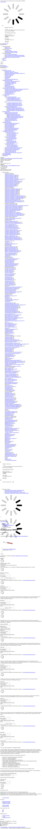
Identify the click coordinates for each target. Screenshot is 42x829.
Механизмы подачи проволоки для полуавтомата (14, 361)
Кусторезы (7, 437)
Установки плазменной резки (10, 229)
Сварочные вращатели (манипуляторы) (12, 360)
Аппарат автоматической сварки (11, 263)
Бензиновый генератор (9, 394)
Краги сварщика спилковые (10, 379)
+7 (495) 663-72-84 (4, 43)
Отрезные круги (8, 419)
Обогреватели (7, 427)
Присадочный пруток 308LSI (10, 318)
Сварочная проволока (9, 302)
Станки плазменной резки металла (11, 227)
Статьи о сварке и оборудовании (11, 54)
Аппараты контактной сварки (10, 246)
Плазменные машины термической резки (12, 238)
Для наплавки (7, 298)
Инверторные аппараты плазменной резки (13, 223)
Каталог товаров (6, 805)
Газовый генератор (8, 396)
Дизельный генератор (9, 395)
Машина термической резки (10, 265)
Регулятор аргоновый (9, 271)
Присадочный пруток (9, 313)
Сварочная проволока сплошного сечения (13, 312)
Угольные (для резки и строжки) (11, 299)
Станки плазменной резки (10, 224)
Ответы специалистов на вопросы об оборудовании (14, 55)
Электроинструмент (8, 453)
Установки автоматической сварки (11, 258)
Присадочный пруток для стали (11, 315)
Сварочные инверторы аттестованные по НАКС (14, 179)
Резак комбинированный (9, 279)
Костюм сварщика (8, 381)
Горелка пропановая (8, 275)
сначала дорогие (21, 536)
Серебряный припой (9, 330)
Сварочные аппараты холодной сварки (12, 212)
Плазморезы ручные (8, 240)
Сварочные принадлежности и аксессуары (13, 366)
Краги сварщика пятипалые (10, 380)
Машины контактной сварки (10, 247)
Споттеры (7, 255)
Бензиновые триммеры (9, 434)
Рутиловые (7, 297)
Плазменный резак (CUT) (9, 341)
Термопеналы (7, 365)
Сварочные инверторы (9, 186)
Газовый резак (7, 276)
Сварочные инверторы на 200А (11, 180)
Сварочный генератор (9, 393)
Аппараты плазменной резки (10, 221)
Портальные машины (9, 260)
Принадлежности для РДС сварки (11, 347)
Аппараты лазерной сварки (10, 219)
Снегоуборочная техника (9, 444)
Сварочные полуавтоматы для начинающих (13, 198)
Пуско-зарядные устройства (10, 411)
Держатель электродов (9, 348)
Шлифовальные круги (9, 422)
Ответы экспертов (6, 815)
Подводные (7, 301)
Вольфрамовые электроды (10, 295)
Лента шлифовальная (9, 425)
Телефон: (2, 775)
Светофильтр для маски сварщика (11, 376)
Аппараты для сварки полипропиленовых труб (13, 364)
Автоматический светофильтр (10, 375)
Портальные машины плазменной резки (12, 237)
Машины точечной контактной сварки (12, 250)
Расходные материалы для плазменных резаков (13, 345)
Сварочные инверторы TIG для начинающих (13, 213)
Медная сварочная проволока (10, 309)
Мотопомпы (7, 442)
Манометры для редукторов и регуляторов (13, 286)
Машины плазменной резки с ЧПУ (11, 236)
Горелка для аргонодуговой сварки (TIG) (12, 340)
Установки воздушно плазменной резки (12, 230)
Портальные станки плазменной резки (12, 228)
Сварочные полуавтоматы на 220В (11, 189)
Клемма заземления (8, 351)
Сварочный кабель (8, 350)
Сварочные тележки (8, 336)
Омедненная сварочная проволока (11, 305)
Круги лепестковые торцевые (10, 420)
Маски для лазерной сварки (10, 372)
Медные (6, 296)
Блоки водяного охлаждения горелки (12, 353)
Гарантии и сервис (8, 48)
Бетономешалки (8, 450)
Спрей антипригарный (9, 356)
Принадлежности (8, 413)
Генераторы (7, 392)
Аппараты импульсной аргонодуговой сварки (13, 215)
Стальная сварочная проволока (10, 308)
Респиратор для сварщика (9, 386)
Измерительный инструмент (10, 454)
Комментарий (3, 724)
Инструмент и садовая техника (10, 456)
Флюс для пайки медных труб (10, 323)
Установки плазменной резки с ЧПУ (11, 231)
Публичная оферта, (4, 827)
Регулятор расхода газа (9, 268)
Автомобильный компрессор (10, 401)
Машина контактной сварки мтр (11, 249)
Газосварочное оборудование (10, 292)
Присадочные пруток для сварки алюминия (13, 317)
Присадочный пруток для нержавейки (12, 314)
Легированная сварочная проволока (11, 311)
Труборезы (7, 433)
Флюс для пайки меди (9, 325)
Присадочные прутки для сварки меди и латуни (14, 320)
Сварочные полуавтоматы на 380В (11, 190)
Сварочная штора (8, 388)
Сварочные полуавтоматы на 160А (11, 191)
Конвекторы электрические (10, 429)
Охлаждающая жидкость (9, 355)
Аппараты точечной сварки (10, 254)
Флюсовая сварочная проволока (11, 310)
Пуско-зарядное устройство (10, 402)
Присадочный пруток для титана (11, 316)
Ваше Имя (2, 600)
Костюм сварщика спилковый (10, 383)
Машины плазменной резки (10, 235)
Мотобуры (7, 440)
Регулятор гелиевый (8, 272)
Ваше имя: (2, 573)
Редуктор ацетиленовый (9, 284)
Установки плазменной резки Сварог (12, 234)
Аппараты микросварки (9, 211)
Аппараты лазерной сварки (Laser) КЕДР (12, 218)
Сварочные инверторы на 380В (11, 176)
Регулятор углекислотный (9, 269)
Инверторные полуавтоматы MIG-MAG (12, 188)
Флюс (6, 321)
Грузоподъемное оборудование (10, 408)
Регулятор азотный (8, 270)
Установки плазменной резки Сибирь (12, 233)
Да (5, 41)
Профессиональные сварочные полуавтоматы (13, 200)
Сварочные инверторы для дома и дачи (12, 182)
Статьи (4, 816)
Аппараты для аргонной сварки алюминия (13, 209)
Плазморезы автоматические (10, 243)
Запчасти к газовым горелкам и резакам (12, 291)
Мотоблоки (7, 439)
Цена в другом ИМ (4, 624)
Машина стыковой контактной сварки (12, 251)
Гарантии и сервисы (6, 803)
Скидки (6, 458)
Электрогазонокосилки (9, 446)
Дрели (6, 448)
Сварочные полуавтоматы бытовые (11, 199)
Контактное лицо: (3, 774)
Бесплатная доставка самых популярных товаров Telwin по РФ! (17, 493)
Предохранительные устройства (11, 288)
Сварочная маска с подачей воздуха (11, 370)
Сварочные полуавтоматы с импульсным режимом (14, 196)
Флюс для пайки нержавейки (10, 326)
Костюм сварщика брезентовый (11, 382)
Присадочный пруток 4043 (10, 319)
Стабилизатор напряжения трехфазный (12, 406)
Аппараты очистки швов (9, 363)
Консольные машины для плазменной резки (13, 239)
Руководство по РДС (6, 817)
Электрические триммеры (10, 445)
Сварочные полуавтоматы (10, 202)
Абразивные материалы (9, 417)
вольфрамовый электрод (15, 165)
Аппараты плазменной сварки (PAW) (12, 210)
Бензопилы (7, 436)
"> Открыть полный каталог (10, 460)
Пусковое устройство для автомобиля (12, 404)
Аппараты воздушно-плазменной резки (12, 222)
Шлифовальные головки (9, 423)
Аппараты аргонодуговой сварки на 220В (13, 206)
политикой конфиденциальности (29, 580)
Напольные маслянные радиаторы (11, 428)
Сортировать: (3, 536)
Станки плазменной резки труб (11, 226)
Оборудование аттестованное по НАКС (12, 57)
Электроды (7, 294)
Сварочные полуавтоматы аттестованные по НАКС (14, 197)
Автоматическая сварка (9, 266)
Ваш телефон (3, 602)
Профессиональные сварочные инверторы (13, 181)
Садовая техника (8, 452)
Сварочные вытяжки (9, 337)
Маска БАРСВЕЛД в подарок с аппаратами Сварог (14, 490)
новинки (26, 536)
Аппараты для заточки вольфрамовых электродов (14, 362)
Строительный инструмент (10, 455)
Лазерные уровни (8, 449)
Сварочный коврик (8, 389)
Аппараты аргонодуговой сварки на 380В (13, 207)
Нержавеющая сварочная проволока (11, 306)
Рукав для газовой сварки (9, 290)
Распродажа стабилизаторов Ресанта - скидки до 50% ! (15, 492)
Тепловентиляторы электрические (11, 430)
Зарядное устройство (9, 403)
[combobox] (5, 163)
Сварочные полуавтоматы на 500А (11, 193)
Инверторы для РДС (8, 174)
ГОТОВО (6, 36)
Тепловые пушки (8, 431)
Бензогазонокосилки (8, 435)
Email (1, 605)
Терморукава (7, 359)
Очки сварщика (8, 387)
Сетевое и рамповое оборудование (11, 287)
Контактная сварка (8, 256)
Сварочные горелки (8, 338)
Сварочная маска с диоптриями (11, 371)
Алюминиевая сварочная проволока (11, 307)
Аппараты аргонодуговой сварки (11, 216)
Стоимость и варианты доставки (11, 51)
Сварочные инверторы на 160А (11, 177)
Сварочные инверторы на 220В (11, 175)
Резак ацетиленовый (8, 277)
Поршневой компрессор (9, 399)
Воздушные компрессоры (9, 398)
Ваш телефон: (3, 575)
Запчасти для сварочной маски (10, 374)
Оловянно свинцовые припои (10, 329)
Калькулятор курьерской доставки (11, 52)
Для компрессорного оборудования (11, 407)
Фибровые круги (8, 424)
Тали (6, 409)
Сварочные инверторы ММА (10, 185)
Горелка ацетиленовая (9, 274)
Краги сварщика (8, 378)
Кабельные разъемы (8, 349)
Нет (7, 41)
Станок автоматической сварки (11, 264)
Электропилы (7, 447)
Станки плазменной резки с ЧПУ (11, 225)
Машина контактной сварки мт (10, 248)
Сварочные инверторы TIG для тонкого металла (14, 214)
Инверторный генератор (9, 397)
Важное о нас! (7, 47)
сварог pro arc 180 (7, 165)
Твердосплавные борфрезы (10, 421)
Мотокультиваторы (8, 441)
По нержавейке (8, 300)
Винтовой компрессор (9, 400)
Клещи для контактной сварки (10, 252)
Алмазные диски (8, 426)
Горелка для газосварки (9, 273)
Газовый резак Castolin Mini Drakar (9, 549)
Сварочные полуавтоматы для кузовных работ (13, 201)
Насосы (6, 443)
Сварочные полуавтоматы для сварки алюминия (14, 195)
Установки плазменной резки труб (11, 232)
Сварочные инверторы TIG (10, 204)
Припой (6, 328)
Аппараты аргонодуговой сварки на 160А (13, 208)
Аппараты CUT (8, 242)
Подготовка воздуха (8, 414)
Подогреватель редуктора (9, 289)
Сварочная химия (8, 354)
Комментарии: (3, 579)
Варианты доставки (6, 802)
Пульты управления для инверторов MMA (13, 352)
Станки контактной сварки (10, 253)
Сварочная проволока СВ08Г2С (11, 303)
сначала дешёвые (15, 536)
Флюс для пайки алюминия (10, 324)
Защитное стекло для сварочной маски (12, 377)
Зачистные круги (8, 418)
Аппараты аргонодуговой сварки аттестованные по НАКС (16, 205)
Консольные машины (9, 261)
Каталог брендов (6, 806)
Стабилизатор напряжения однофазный (12, 405)
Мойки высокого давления (10, 438)
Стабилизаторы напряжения (10, 412)
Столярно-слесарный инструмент (11, 432)
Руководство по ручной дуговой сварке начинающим (15, 56)
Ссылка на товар (3, 627)
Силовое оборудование (9, 415)
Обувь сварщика (8, 385)
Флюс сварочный (8, 322)
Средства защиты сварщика (10, 390)
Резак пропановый (8, 278)
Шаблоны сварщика (8, 358)
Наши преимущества (6, 801)
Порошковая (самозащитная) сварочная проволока (14, 304)
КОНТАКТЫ (3, 65)
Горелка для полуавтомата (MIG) (11, 339)
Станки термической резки (10, 259)
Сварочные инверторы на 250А (11, 178)
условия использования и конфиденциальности (17, 827)
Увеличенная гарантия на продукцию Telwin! (13, 491)
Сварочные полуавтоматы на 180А (11, 192)
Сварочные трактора (9, 262)
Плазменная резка (8, 244)
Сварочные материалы (9, 334)
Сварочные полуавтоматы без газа (11, 194)
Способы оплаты (8, 50)
